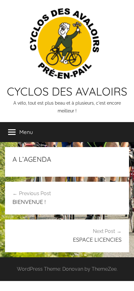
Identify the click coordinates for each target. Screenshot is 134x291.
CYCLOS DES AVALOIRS (67, 91)
